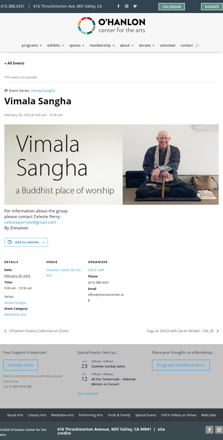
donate (145, 46)
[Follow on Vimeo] (135, 6)
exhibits (53, 46)
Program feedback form (181, 365)
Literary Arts (37, 415)
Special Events (145, 415)
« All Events (14, 63)
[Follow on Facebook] (118, 6)
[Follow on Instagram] (126, 6)
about (125, 46)
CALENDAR (171, 6)
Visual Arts (15, 415)
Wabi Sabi (208, 415)
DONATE (212, 6)
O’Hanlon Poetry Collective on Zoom (38, 330)
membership (100, 46)
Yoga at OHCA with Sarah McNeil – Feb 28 (181, 330)
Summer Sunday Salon (108, 366)
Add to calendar (27, 242)
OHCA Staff (96, 270)
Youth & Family (119, 415)
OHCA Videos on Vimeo (178, 415)
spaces (75, 46)
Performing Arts (91, 415)
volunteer (168, 46)
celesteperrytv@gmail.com (30, 222)
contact (187, 46)
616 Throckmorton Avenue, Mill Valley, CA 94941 (104, 429)
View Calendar (88, 393)
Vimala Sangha (15, 303)
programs (30, 46)
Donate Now (20, 365)
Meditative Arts (15, 314)
